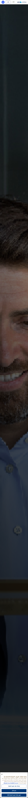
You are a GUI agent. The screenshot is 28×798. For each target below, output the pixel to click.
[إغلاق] (2, 774)
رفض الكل (14, 790)
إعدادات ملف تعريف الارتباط (14, 786)
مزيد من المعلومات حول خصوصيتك (11, 783)
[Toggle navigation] (3, 2)
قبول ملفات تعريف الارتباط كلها (14, 795)
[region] (14, 785)
